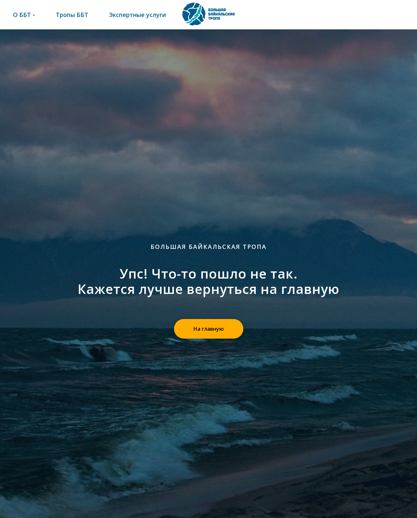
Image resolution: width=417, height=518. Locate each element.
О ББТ (22, 15)
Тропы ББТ (72, 15)
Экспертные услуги (137, 15)
